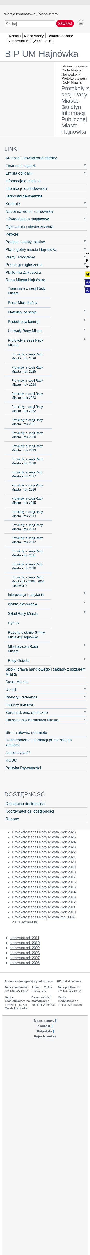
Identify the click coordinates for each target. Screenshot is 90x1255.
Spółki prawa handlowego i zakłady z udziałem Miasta (45, 671)
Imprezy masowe (20, 705)
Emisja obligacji (19, 173)
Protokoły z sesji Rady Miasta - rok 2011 (27, 553)
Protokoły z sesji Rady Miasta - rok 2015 (27, 500)
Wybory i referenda (22, 697)
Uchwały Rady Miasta (25, 331)
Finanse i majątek (21, 165)
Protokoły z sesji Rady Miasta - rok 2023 (27, 396)
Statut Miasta (17, 682)
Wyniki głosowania (22, 604)
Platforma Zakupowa (23, 272)
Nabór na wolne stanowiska (29, 211)
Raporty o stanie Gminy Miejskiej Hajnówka (26, 635)
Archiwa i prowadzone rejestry (31, 158)
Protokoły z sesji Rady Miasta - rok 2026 (27, 356)
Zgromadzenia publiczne (27, 712)
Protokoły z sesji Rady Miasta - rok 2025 (27, 369)
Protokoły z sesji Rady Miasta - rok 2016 (27, 487)
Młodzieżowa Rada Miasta (23, 649)
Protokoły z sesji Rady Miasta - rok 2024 (27, 382)
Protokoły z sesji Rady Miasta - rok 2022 (27, 409)
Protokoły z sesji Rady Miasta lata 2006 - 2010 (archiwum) (28, 581)
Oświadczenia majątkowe (27, 219)
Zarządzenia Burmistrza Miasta (32, 720)
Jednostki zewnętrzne (24, 196)
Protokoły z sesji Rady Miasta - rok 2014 (27, 514)
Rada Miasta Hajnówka (71, 72)
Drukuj (81, 22)
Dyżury (13, 623)
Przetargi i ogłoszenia (24, 265)
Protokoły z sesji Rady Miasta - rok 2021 (27, 422)
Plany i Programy (20, 257)
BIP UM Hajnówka (41, 54)
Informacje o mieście (23, 181)
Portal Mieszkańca (22, 302)
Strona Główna (73, 66)
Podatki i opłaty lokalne (25, 242)
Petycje (12, 234)
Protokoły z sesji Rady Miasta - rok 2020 (27, 435)
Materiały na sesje (22, 312)
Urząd (11, 689)
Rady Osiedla (18, 661)
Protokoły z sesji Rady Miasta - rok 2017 (27, 474)
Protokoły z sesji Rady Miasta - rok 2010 (27, 566)
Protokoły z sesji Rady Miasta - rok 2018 (27, 461)
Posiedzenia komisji (23, 322)
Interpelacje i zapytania (26, 595)
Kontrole (13, 204)
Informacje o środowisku (26, 188)
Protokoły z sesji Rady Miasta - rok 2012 (27, 540)
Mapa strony (48, 13)
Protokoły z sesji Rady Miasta (74, 80)
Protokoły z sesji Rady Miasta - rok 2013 (27, 527)
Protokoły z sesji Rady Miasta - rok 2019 (27, 448)
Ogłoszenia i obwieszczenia (29, 226)
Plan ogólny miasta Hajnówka (31, 249)
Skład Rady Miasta (23, 614)
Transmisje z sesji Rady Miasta (27, 291)
